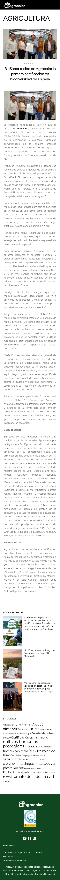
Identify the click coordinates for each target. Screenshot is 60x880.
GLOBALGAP (10, 764)
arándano (46, 729)
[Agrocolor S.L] (14, 5)
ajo (30, 725)
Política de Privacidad (13, 870)
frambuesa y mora (15, 751)
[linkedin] (34, 838)
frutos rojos (39, 755)
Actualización (8, 725)
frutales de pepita (22, 755)
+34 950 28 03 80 (11, 856)
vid (51, 776)
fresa (33, 750)
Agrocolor (23, 725)
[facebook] (29, 838)
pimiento (19, 768)
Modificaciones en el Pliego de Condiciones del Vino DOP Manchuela (39, 653)
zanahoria (7, 781)
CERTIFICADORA (39, 737)
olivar (51, 763)
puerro (32, 773)
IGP (18, 764)
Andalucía (24, 729)
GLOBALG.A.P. (12, 759)
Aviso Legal (31, 870)
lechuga (27, 763)
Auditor (6, 733)
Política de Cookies (47, 870)
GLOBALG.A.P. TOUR (33, 759)
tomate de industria (30, 776)
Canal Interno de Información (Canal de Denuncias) (30, 874)
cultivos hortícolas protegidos (20, 743)
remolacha (42, 772)
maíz (35, 764)
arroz (34, 728)
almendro (11, 729)
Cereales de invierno (43, 733)
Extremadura (47, 747)
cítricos (31, 746)
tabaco (52, 772)
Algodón (38, 724)
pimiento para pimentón (34, 768)
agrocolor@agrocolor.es (14, 860)
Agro (16, 725)
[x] (25, 838)
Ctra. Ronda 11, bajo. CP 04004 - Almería (22, 852)
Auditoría (20, 733)
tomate (7, 776)
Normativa (42, 764)
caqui (27, 733)
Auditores (12, 733)
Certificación (20, 737)
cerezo (7, 737)
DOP (40, 747)
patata (7, 768)
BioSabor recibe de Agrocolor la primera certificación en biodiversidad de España (29, 73)
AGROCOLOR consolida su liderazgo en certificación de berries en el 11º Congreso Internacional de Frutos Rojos (38, 687)
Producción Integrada (16, 772)
